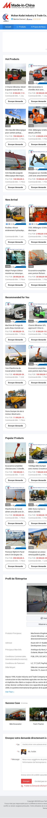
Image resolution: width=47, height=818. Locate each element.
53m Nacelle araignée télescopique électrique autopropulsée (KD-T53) (15, 176)
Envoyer (26, 781)
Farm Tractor (38, 724)
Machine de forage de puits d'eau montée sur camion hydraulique (14, 328)
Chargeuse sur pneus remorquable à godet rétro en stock (36, 555)
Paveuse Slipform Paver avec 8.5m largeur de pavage (14, 555)
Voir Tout (9, 692)
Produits (22, 27)
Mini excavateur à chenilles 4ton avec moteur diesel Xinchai (37, 90)
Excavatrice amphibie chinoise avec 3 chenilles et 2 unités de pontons (15, 469)
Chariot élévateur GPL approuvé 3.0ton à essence (37, 328)
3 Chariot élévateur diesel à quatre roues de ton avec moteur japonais (15, 90)
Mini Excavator (16, 724)
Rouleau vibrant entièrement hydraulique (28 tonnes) (15, 230)
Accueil (8, 27)
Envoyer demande (15, 101)
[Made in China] (19, 5)
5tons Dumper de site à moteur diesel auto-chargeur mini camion (14, 414)
